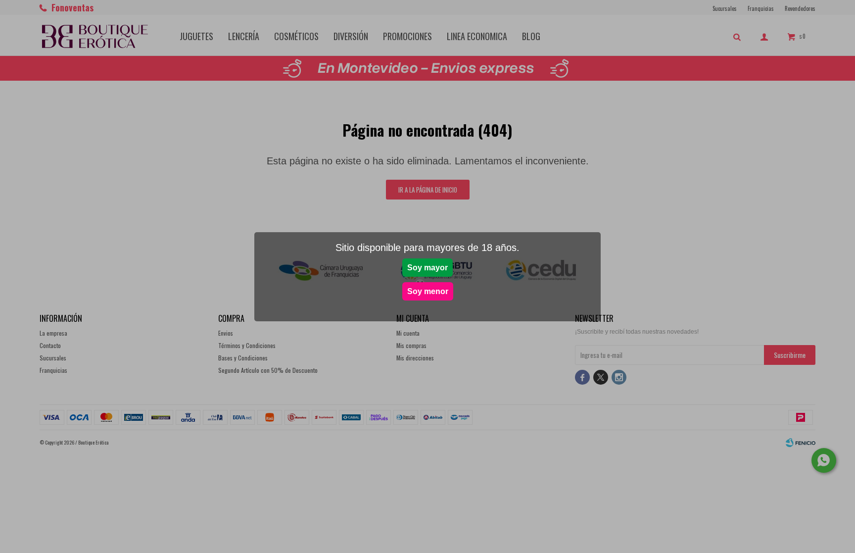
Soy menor (427, 291)
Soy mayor (427, 267)
